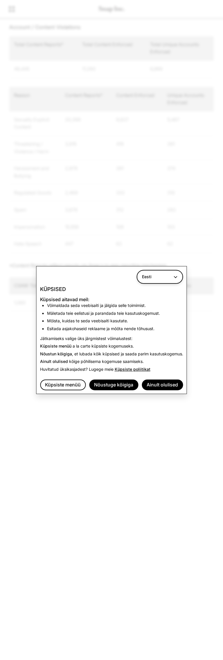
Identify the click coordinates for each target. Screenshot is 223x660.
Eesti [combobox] (147, 276)
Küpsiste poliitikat (132, 369)
